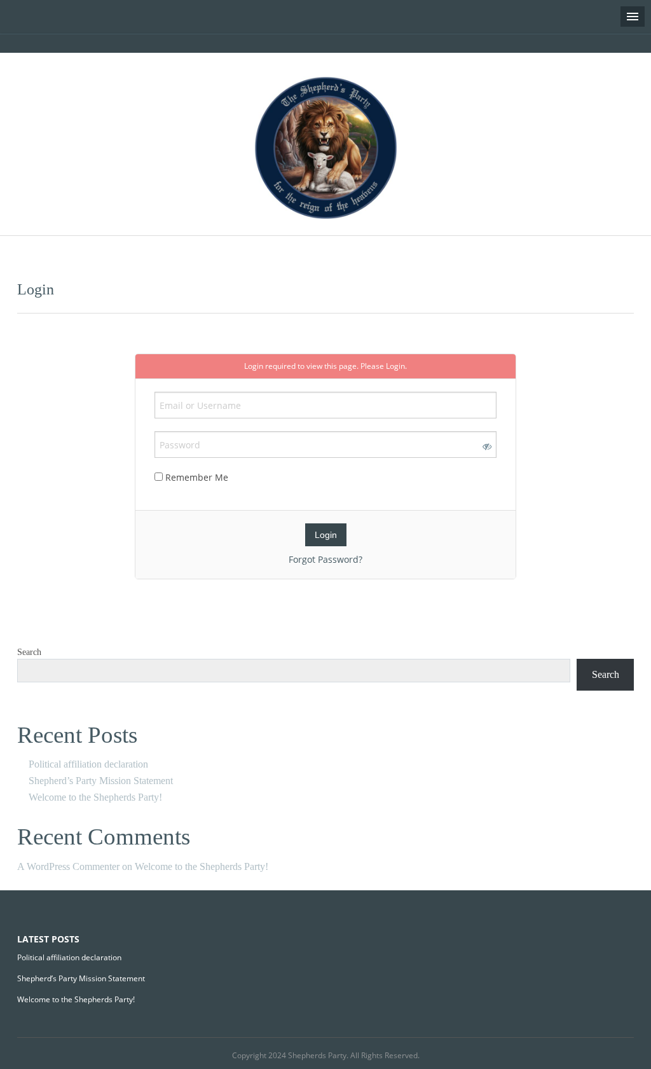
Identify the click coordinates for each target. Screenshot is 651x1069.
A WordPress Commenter (68, 866)
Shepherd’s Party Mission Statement (101, 780)
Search (29, 652)
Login (395, 366)
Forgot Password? (325, 559)
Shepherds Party (317, 1055)
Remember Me (195, 477)
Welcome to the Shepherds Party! (95, 797)
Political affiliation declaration (88, 764)
